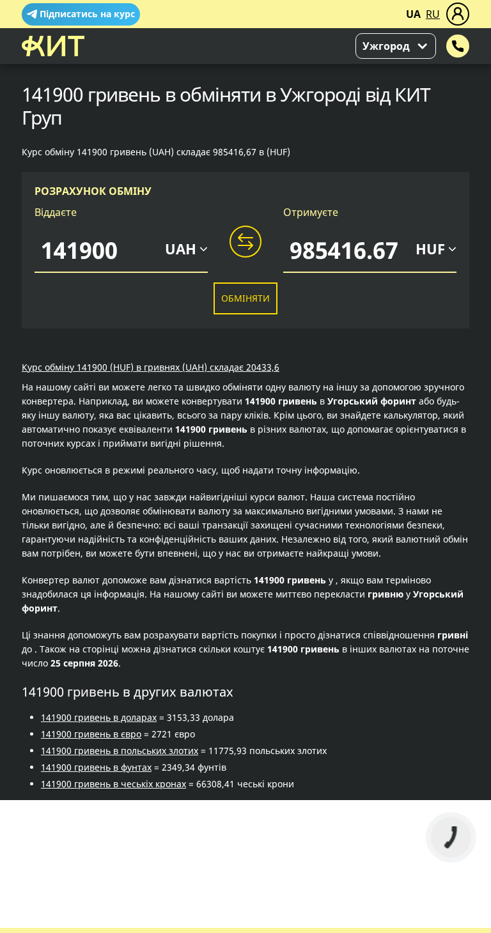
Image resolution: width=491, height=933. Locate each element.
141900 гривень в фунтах (96, 767)
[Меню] (457, 14)
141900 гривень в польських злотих (119, 750)
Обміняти (245, 298)
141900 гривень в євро (91, 734)
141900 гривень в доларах (99, 717)
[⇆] (245, 242)
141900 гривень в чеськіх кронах (113, 784)
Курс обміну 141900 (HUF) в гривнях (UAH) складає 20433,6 (150, 367)
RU (433, 14)
